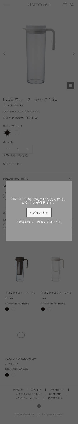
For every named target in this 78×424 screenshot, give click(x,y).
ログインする (39, 212)
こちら (57, 221)
